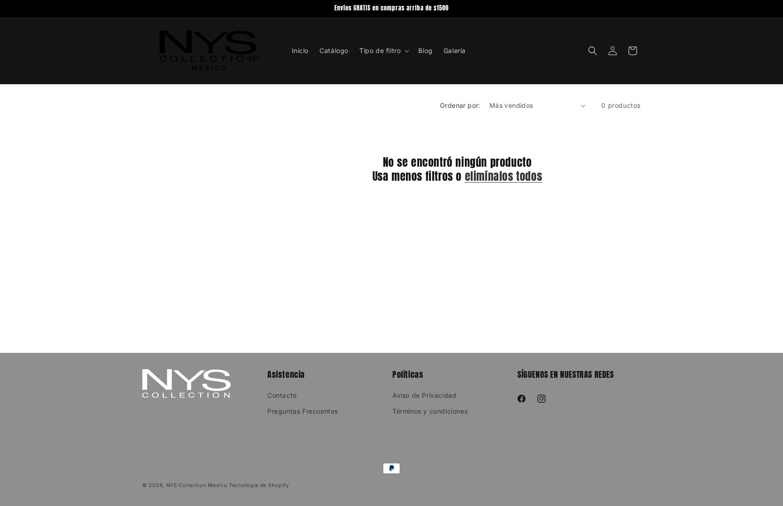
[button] (383, 50)
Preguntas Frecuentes (302, 411)
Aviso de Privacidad (424, 395)
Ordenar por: (460, 105)
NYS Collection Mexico (196, 485)
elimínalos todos (503, 176)
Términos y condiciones (430, 411)
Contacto (282, 395)
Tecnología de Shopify (259, 485)
